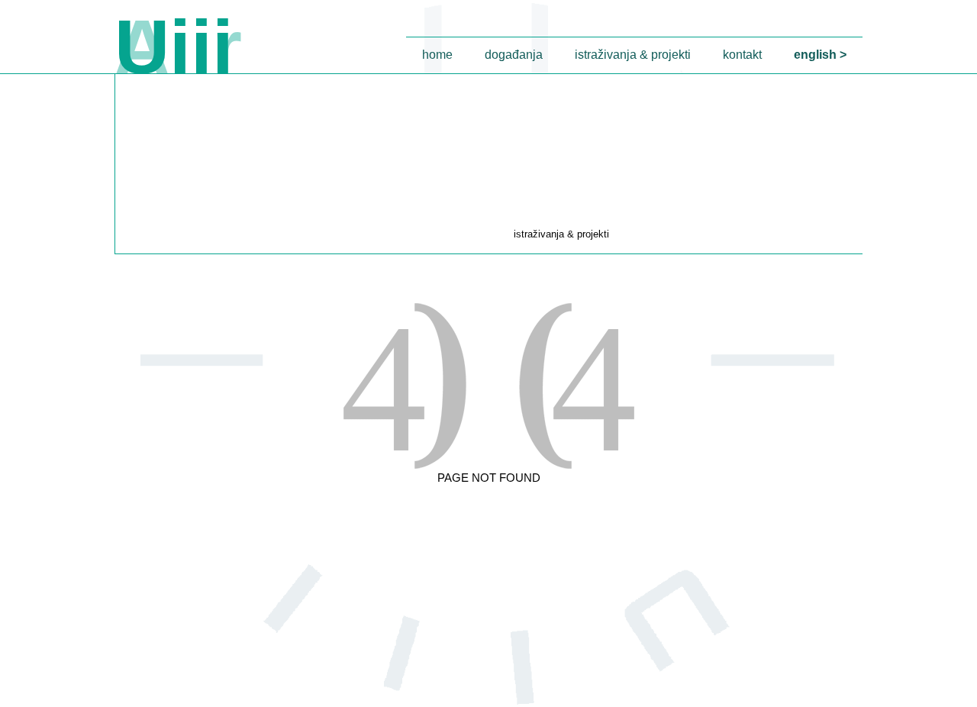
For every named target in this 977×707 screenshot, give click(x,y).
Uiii (174, 46)
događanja (514, 54)
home (437, 54)
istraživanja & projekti (633, 54)
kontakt (742, 54)
